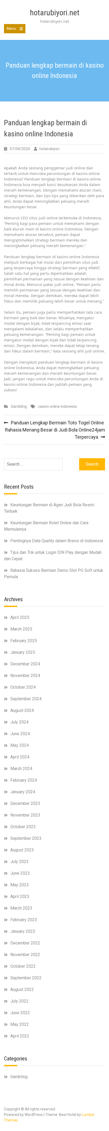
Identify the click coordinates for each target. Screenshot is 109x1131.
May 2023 (19, 884)
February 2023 (23, 919)
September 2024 (26, 698)
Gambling (19, 406)
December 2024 (25, 663)
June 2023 (20, 873)
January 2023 (22, 931)
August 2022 (22, 989)
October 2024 (23, 687)
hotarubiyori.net (54, 12)
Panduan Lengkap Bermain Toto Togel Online (57, 422)
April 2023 (19, 896)
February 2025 (23, 640)
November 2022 (25, 954)
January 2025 (22, 652)
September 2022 (26, 977)
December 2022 (25, 942)
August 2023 (22, 849)
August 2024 (22, 710)
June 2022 (20, 1012)
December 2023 (25, 803)
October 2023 (23, 826)
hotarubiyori (49, 149)
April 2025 (19, 617)
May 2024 (19, 745)
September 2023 (26, 838)
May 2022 (19, 1024)
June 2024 (20, 733)
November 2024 (25, 675)
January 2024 (22, 791)
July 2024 (19, 722)
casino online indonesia (57, 406)
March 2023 (21, 908)
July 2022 (19, 1001)
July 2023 (19, 861)
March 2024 (21, 768)
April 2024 (19, 756)
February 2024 (23, 780)
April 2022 (19, 1036)
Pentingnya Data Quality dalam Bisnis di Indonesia (56, 540)
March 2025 (21, 629)
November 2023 (25, 815)
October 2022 (23, 966)
